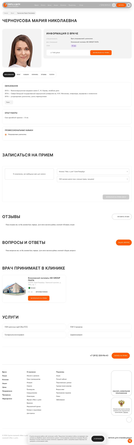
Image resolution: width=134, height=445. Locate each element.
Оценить (125, 412)
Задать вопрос (123, 242)
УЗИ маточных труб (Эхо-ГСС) (16, 327)
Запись (121, 5)
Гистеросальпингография (14, 334)
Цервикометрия (76, 334)
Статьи (58, 396)
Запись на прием (120, 356)
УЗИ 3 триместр (76, 327)
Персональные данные (63, 383)
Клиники (63, 5)
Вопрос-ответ (60, 389)
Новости (29, 386)
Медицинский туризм (34, 406)
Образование (9, 74)
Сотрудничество (32, 393)
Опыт (18, 74)
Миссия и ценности (33, 376)
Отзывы (43, 74)
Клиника (35, 74)
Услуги (43, 5)
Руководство (31, 389)
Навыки (26, 74)
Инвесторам (31, 396)
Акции (56, 5)
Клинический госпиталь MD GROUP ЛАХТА (44, 279)
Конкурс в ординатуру (34, 410)
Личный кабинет (61, 379)
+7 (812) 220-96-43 (105, 5)
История (29, 383)
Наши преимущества (33, 379)
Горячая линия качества (63, 386)
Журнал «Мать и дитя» (34, 400)
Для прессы (31, 413)
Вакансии (30, 403)
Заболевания (60, 400)
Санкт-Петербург (13, 6)
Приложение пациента (63, 393)
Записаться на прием (101, 53)
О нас (81, 5)
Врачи (37, 5)
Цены (50, 5)
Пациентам (72, 5)
